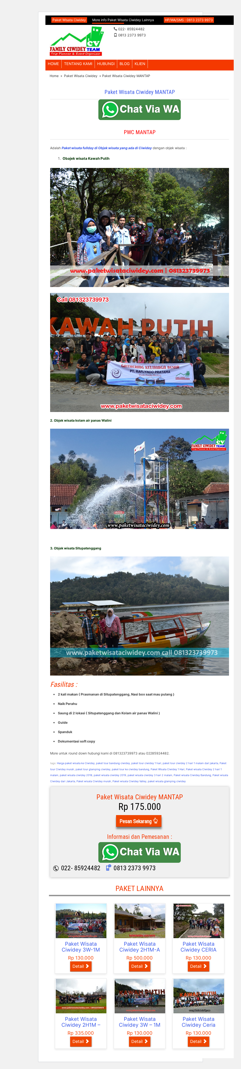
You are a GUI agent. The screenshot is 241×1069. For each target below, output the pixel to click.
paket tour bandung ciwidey (113, 763)
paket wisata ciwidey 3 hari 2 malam (150, 775)
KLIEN (140, 63)
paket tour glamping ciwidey (93, 769)
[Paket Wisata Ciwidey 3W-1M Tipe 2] (82, 920)
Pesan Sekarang (136, 821)
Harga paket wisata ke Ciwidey (76, 763)
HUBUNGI (106, 63)
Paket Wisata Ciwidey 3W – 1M (140, 1022)
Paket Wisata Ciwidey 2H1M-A (139, 947)
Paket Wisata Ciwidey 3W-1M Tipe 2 (81, 950)
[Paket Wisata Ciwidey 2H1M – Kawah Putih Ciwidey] (82, 996)
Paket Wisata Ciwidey (80, 76)
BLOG (125, 63)
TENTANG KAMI (78, 63)
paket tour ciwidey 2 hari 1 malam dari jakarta (190, 763)
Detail (78, 966)
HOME (53, 63)
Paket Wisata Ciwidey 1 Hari (168, 769)
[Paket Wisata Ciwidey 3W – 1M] (140, 996)
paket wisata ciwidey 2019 (110, 775)
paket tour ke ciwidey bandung (130, 769)
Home (54, 76)
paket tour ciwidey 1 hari (146, 763)
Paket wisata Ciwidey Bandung (192, 775)
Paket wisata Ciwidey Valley (129, 781)
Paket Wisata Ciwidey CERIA (199, 947)
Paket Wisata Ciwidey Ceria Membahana (198, 1025)
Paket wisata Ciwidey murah (93, 781)
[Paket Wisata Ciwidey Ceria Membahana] (199, 996)
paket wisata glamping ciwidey (167, 781)
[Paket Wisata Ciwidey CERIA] (199, 920)
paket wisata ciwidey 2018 (76, 775)
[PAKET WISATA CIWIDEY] (77, 41)
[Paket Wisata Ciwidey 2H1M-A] (140, 920)
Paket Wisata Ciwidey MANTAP (139, 92)
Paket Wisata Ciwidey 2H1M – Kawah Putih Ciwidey (80, 1028)
